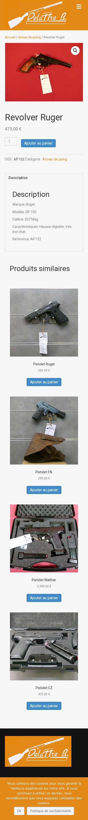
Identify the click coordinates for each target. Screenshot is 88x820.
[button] (75, 50)
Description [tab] (18, 178)
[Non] (81, 798)
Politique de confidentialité (50, 811)
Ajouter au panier (38, 143)
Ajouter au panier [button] (44, 382)
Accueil (10, 37)
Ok (19, 811)
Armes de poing (29, 37)
